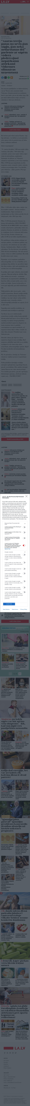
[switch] (24, 527)
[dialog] (15, 553)
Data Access (15, 609)
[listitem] (15, 524)
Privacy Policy (23, 609)
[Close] (27, 496)
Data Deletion (6, 609)
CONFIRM (9, 604)
